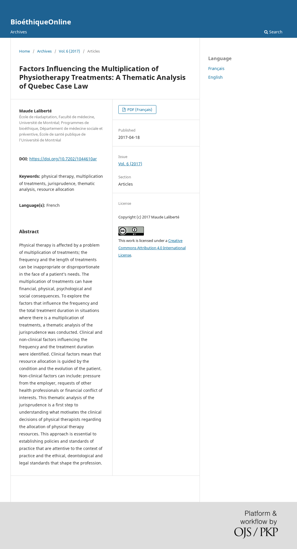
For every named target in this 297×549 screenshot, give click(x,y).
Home (24, 51)
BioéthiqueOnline (40, 21)
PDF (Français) (139, 109)
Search (275, 32)
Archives (18, 32)
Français (216, 68)
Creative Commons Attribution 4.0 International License (152, 248)
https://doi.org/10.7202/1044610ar (63, 159)
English (215, 77)
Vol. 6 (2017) (69, 51)
